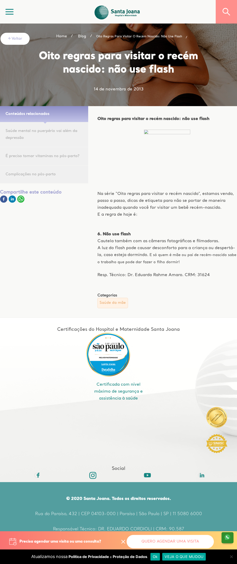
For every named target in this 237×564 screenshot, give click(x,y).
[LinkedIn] (200, 475)
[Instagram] (91, 475)
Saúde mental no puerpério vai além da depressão (41, 134)
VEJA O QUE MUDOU (184, 556)
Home (61, 36)
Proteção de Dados (130, 556)
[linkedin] (13, 202)
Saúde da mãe (113, 303)
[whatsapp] (21, 202)
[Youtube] (145, 475)
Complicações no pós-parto (31, 174)
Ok (155, 556)
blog (82, 36)
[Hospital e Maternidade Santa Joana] (117, 12)
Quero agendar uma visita (170, 541)
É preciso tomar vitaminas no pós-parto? (42, 156)
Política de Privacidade (89, 556)
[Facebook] (4, 202)
